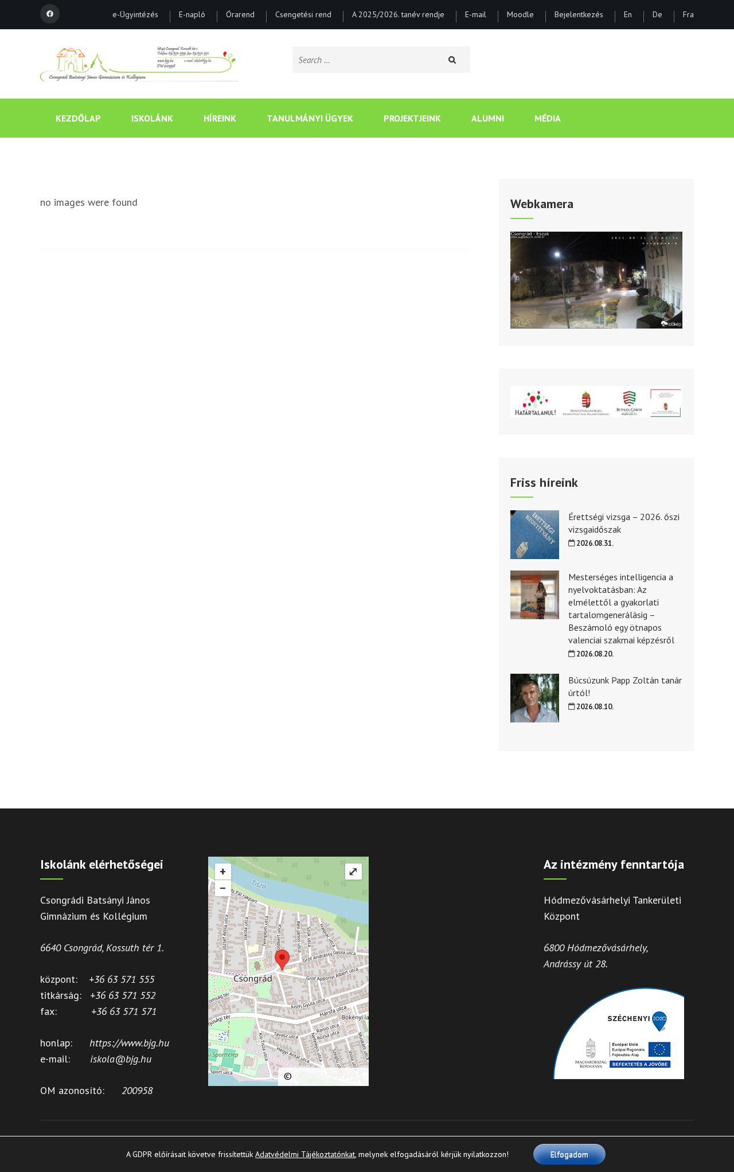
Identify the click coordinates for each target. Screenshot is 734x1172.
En (628, 15)
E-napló (192, 15)
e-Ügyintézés (135, 15)
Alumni (487, 118)
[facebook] (50, 14)
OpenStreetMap (328, 1075)
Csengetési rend (303, 15)
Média (547, 118)
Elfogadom (569, 1154)
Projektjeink (412, 118)
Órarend (240, 15)
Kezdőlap (78, 118)
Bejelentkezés (579, 15)
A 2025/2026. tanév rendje (398, 15)
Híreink (220, 118)
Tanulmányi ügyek (310, 118)
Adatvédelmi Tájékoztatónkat (305, 1154)
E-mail (475, 15)
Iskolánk (152, 118)
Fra (688, 15)
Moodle (520, 15)
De (657, 15)
